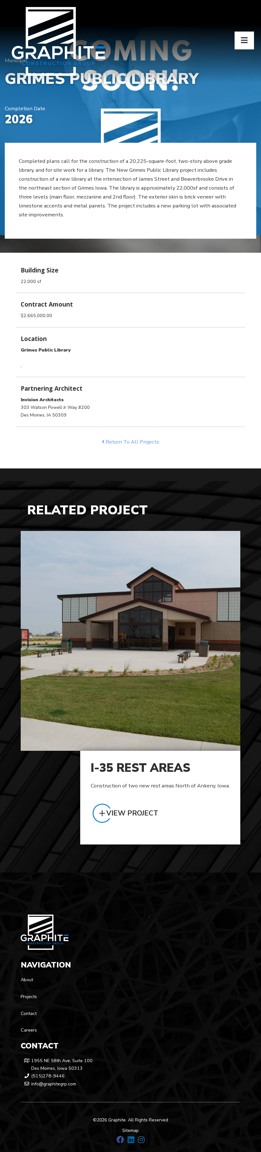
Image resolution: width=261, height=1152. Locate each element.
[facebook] (120, 1140)
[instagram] (141, 1140)
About (27, 980)
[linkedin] (131, 1140)
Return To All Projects (131, 442)
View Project (132, 813)
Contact (29, 1014)
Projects (29, 997)
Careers (29, 1030)
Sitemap (130, 1130)
